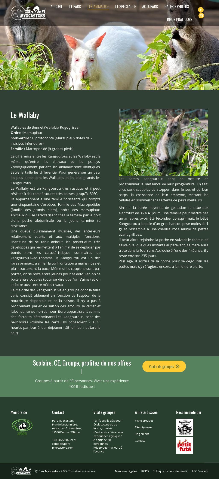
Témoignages (143, 427)
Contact (140, 440)
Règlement (142, 434)
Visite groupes (144, 420)
